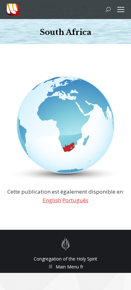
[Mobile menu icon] (121, 9)
